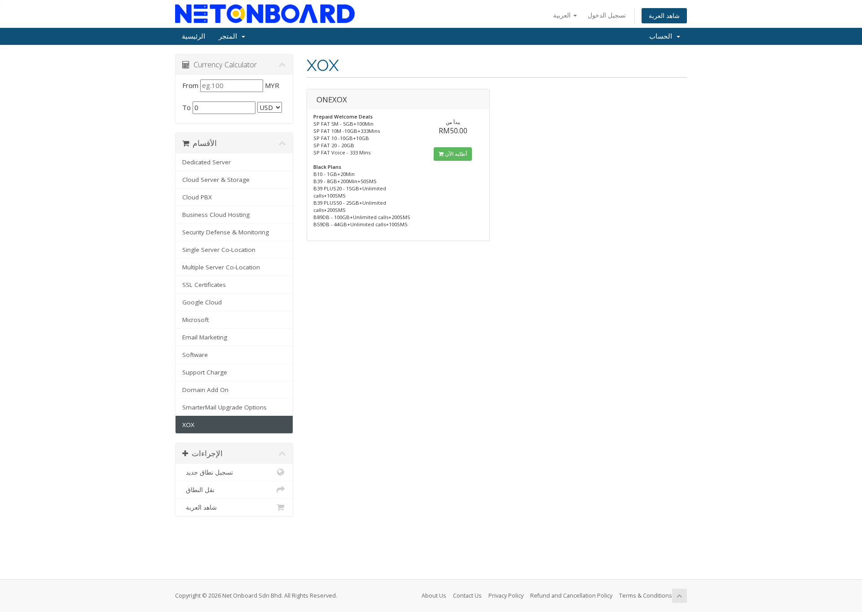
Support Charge (204, 372)
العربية (562, 15)
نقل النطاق (198, 490)
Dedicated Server (206, 162)
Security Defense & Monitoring (225, 232)
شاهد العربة (664, 15)
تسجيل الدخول (607, 15)
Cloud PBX (197, 197)
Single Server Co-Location (218, 250)
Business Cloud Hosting (216, 215)
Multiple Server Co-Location (221, 267)
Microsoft (195, 320)
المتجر (230, 36)
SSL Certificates (204, 285)
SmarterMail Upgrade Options (224, 407)
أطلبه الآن (455, 154)
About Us (434, 595)
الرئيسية (193, 36)
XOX (188, 425)
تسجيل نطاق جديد (207, 472)
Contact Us (467, 595)
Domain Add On (205, 390)
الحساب (662, 36)
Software (195, 355)
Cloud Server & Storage (216, 180)
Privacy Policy (505, 595)
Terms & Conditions (645, 595)
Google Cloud (202, 302)
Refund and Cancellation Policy (571, 595)
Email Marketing (204, 337)
